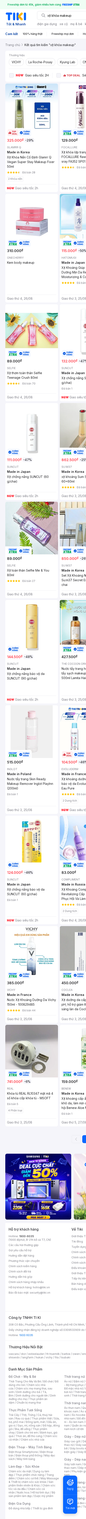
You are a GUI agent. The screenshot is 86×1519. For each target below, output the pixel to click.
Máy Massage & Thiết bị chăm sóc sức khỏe (34, 1480)
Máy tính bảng (26, 1459)
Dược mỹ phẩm (43, 1496)
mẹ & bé (76, 24)
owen (76, 1354)
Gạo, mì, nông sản (29, 1425)
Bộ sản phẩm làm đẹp (32, 1494)
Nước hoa (23, 1492)
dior (23, 1354)
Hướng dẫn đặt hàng (21, 1255)
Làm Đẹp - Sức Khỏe (24, 1466)
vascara (14, 1354)
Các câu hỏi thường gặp (24, 1245)
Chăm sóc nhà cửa (32, 1439)
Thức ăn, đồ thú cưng (29, 1436)
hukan (39, 1357)
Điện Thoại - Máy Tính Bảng (30, 1447)
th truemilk (53, 1354)
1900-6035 (26, 1236)
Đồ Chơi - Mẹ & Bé (22, 1376)
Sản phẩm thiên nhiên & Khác (31, 1483)
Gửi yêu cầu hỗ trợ (20, 1250)
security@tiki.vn (40, 1292)
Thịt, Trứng (28, 1415)
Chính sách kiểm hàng (23, 1266)
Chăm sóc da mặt (20, 1471)
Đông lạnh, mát (35, 1422)
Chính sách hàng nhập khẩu (26, 1282)
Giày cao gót (72, 1441)
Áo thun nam (72, 1407)
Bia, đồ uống (22, 1429)
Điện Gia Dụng (19, 1503)
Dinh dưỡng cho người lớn (32, 1395)
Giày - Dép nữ (75, 1436)
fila (57, 1357)
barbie (66, 1354)
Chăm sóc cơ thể (27, 1478)
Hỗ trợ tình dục (40, 1492)
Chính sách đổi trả (20, 1271)
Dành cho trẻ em (27, 1432)
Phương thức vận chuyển (24, 1261)
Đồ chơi (48, 1381)
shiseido (14, 1357)
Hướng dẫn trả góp (20, 1276)
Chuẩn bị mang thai (29, 1402)
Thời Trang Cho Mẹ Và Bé (25, 1381)
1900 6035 (26, 1335)
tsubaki (65, 1357)
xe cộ (64, 24)
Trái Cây (14, 1415)
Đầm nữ (78, 1381)
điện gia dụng (47, 24)
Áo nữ (67, 1381)
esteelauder (36, 1354)
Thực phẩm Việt (42, 1418)
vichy (49, 1357)
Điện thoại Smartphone (23, 1452)
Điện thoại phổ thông (29, 1455)
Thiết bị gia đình (43, 1508)
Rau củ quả (22, 1418)
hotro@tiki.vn (41, 1287)
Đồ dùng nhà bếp (19, 1508)
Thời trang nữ (74, 1376)
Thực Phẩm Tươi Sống (25, 1410)
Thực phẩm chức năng (30, 1474)
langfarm (28, 1357)
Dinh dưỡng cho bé (28, 1392)
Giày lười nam (72, 1464)
